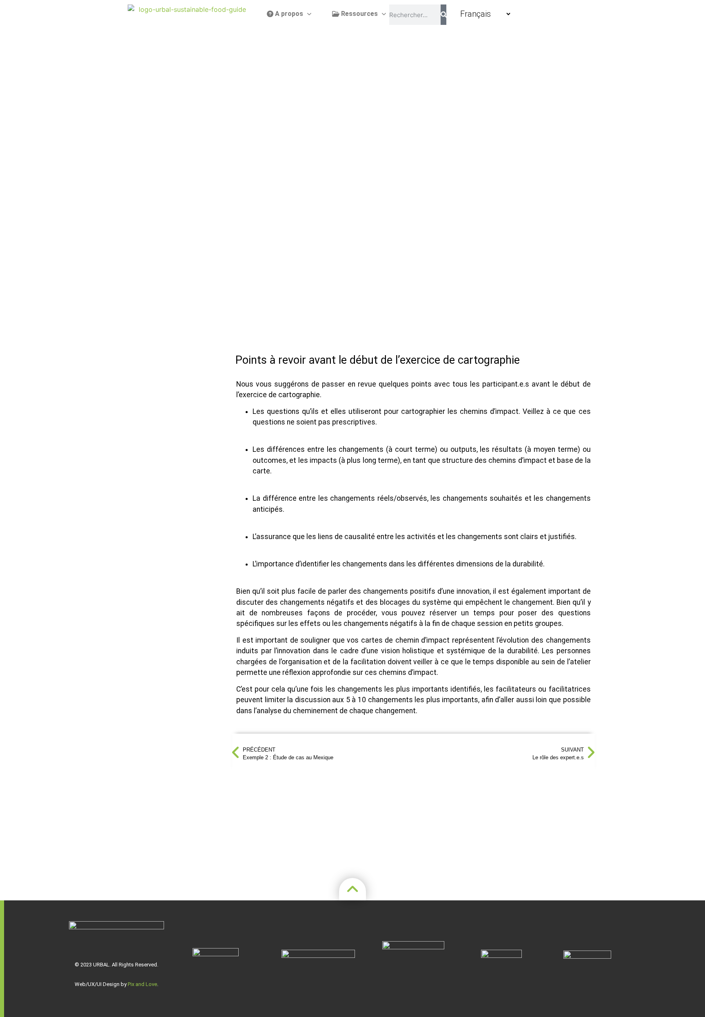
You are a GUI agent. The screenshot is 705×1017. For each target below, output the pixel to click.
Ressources (358, 14)
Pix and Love (142, 984)
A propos (288, 14)
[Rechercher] (443, 14)
